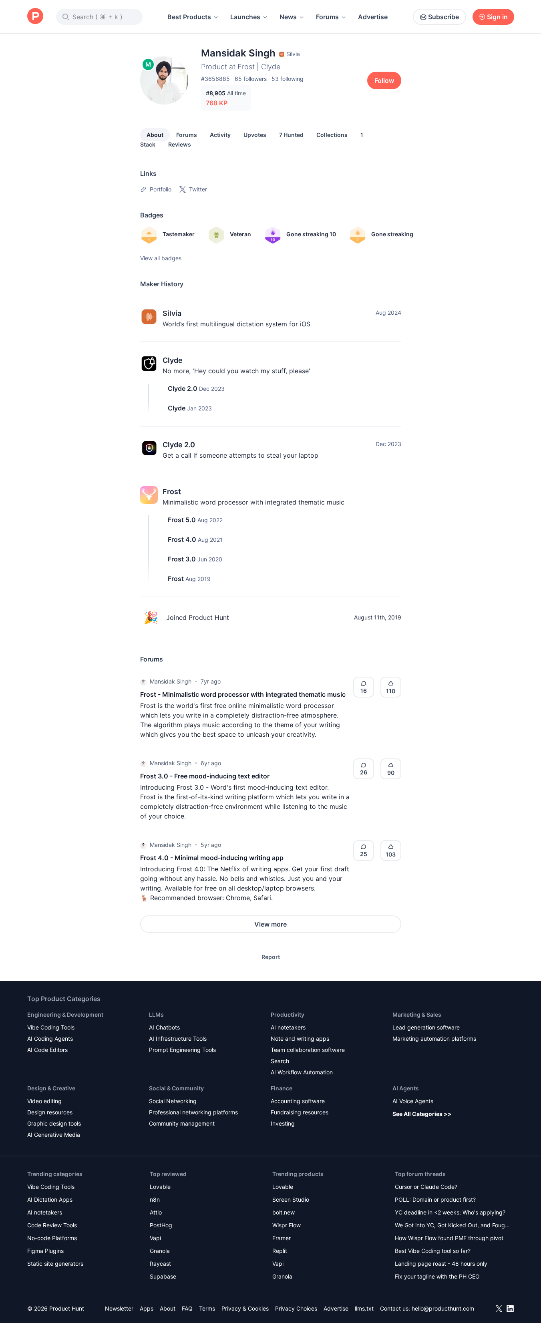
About (155, 134)
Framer (281, 1238)
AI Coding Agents (50, 1038)
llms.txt (364, 1308)
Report (270, 956)
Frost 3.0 (182, 559)
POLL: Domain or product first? (435, 1199)
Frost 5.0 (182, 520)
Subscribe (443, 17)
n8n (155, 1199)
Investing (283, 1123)
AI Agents (405, 1088)
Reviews (179, 144)
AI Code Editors (47, 1049)
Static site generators (55, 1263)
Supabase (163, 1276)
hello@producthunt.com (443, 1308)
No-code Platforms (52, 1238)
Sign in (497, 17)
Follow (384, 80)
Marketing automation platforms (434, 1038)
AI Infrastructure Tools (178, 1038)
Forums (327, 17)
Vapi (155, 1238)
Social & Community (176, 1088)
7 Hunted (291, 134)
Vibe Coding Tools (50, 1027)
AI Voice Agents (412, 1101)
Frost (172, 491)
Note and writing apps (300, 1038)
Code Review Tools (52, 1225)
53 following (288, 78)
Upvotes (254, 134)
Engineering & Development (65, 1014)
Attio (156, 1212)
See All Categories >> (422, 1113)
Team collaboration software (308, 1049)
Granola (160, 1250)
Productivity (287, 1014)
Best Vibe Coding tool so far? (433, 1250)
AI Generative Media (53, 1134)
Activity (220, 134)
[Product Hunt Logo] (35, 16)
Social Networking (173, 1101)
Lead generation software (426, 1027)
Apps (146, 1308)
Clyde (173, 360)
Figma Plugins (45, 1250)
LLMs (156, 1014)
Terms (207, 1308)
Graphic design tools (54, 1123)
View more (270, 924)
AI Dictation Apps (49, 1199)
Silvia (172, 313)
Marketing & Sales (416, 1014)
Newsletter (119, 1308)
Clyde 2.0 (182, 388)
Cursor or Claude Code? (426, 1186)
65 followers (251, 78)
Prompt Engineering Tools (182, 1049)
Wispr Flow (286, 1225)
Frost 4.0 (182, 539)
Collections (332, 134)
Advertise (373, 17)
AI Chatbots (164, 1027)
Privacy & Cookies (245, 1308)
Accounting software (298, 1101)
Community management (182, 1123)
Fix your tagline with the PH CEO (437, 1276)
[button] (143, 681)
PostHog (161, 1225)
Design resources (49, 1112)
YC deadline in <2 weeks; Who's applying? (450, 1212)
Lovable (160, 1186)
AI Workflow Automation (302, 1072)
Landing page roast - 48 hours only (441, 1263)
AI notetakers (288, 1027)
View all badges (160, 258)
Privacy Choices (296, 1308)
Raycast (160, 1263)
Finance (281, 1088)
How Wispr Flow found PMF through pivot (449, 1238)
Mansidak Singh (170, 681)
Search (280, 1061)
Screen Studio (290, 1199)
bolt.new (283, 1212)
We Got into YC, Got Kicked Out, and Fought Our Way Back (452, 1226)
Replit (279, 1250)
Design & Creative (51, 1088)
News (288, 17)
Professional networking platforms (193, 1112)
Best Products (189, 17)
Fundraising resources (299, 1112)
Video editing (44, 1101)
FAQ (187, 1308)
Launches (245, 17)
